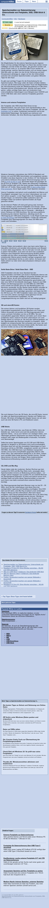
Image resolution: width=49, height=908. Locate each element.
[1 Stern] (2, 28)
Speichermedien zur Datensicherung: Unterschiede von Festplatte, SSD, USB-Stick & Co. (23, 565)
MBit (8, 634)
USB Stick (10, 643)
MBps (8, 635)
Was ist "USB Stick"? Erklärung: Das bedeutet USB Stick (24, 572)
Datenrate (5, 624)
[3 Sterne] (5, 28)
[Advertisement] (24, 143)
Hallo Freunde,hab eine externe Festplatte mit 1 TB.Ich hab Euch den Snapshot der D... (23, 874)
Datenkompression (8, 619)
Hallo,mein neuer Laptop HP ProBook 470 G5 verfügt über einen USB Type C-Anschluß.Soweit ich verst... (25, 850)
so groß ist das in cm (12, 181)
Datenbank (5, 611)
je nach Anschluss (7, 217)
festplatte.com (6, 111)
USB (8, 639)
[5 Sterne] (8, 28)
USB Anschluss (12, 641)
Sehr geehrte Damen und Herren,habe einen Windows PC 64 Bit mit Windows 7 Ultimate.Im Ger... (24, 838)
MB (7, 637)
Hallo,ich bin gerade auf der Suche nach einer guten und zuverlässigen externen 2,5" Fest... (24, 863)
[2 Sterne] (4, 28)
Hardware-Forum (30, 512)
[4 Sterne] (6, 28)
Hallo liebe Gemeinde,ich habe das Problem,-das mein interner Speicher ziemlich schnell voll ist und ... (23, 884)
